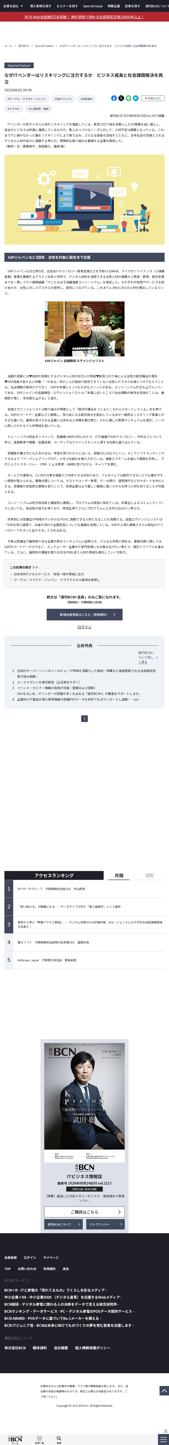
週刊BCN (23, 46)
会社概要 (61, 1347)
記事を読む (11, 6)
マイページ (51, 1257)
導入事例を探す (40, 6)
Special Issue (93, 6)
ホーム (8, 46)
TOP (7, 1268)
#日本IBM (86, 99)
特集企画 (114, 6)
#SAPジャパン (63, 99)
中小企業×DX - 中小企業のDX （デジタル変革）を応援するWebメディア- (62, 1297)
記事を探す (132, 6)
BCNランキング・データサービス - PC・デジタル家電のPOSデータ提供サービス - (69, 1311)
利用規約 (49, 1268)
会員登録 (10, 1257)
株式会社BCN (15, 1347)
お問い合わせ (27, 1268)
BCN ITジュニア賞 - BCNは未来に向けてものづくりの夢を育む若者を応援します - (69, 1325)
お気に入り (154, 98)
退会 (66, 1268)
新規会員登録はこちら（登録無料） (84, 614)
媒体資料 (40, 1347)
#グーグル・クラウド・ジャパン (27, 99)
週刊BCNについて (59, 1224)
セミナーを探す (67, 6)
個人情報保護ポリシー (92, 1347)
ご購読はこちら (84, 1212)
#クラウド (14, 109)
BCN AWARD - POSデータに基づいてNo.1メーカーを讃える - (52, 1318)
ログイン (30, 1257)
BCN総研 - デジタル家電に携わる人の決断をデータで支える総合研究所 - (61, 1304)
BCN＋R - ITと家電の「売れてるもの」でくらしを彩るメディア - (55, 1290)
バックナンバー (100, 1224)
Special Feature (44, 46)
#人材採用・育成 (39, 109)
